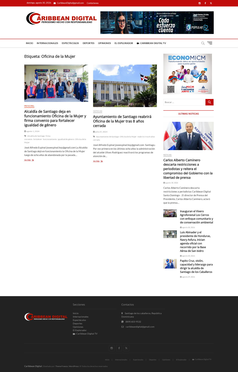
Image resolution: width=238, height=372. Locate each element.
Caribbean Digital (33, 366)
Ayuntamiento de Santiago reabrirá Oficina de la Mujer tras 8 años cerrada (122, 121)
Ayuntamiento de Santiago (107, 136)
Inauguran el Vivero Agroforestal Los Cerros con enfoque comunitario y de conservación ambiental (196, 216)
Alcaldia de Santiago (36, 136)
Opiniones (104, 43)
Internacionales (47, 43)
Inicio (29, 43)
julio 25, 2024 (101, 132)
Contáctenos (93, 3)
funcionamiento (50, 139)
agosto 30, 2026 (171, 183)
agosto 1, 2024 (32, 131)
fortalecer (37, 139)
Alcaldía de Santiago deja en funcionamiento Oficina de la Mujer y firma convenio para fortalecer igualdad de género (55, 118)
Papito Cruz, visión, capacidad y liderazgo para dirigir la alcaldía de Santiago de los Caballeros (196, 266)
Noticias (97, 111)
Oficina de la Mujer (128, 136)
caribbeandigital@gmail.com (139, 326)
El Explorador (124, 43)
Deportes (89, 43)
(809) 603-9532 (133, 321)
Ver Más (33, 160)
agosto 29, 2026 (188, 277)
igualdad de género (66, 139)
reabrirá (141, 136)
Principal (29, 106)
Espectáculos (70, 43)
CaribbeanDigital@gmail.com (70, 3)
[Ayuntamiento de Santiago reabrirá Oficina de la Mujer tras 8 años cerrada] (125, 86)
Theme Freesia (61, 366)
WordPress (74, 366)
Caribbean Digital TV (153, 43)
